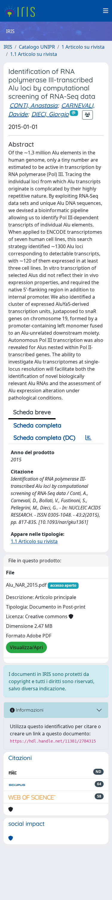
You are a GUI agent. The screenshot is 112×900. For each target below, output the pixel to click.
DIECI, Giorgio (50, 114)
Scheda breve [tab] (32, 412)
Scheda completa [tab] (37, 425)
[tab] (88, 437)
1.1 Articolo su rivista (33, 54)
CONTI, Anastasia (33, 105)
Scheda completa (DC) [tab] (44, 437)
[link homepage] (22, 11)
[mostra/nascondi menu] (105, 11)
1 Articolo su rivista (83, 47)
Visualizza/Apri (26, 647)
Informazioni (29, 710)
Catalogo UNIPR (37, 47)
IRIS (8, 47)
